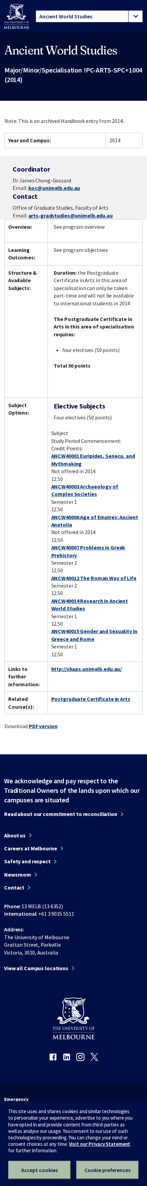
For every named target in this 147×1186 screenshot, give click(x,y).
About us (15, 835)
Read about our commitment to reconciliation (60, 814)
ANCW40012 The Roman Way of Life (93, 578)
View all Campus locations (36, 968)
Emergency (16, 1099)
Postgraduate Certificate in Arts (90, 698)
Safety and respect (27, 861)
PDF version (43, 726)
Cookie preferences (107, 1170)
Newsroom (17, 874)
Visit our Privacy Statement (100, 1144)
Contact (14, 887)
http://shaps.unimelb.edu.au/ (86, 669)
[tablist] (89, 16)
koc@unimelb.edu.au (54, 188)
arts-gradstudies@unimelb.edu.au (70, 215)
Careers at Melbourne (30, 848)
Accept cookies (39, 1170)
